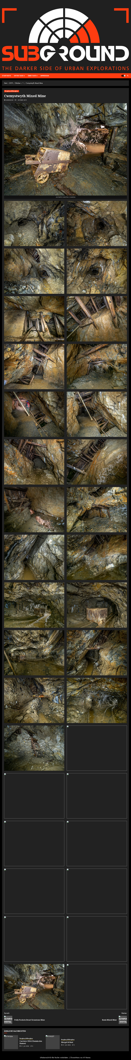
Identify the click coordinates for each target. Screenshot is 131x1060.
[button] (127, 76)
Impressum (45, 76)
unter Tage (18, 76)
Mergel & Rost (67, 1042)
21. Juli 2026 (25, 1046)
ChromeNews (75, 1057)
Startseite (6, 76)
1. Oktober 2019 (21, 100)
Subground (9, 100)
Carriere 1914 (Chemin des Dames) (31, 1042)
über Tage (32, 76)
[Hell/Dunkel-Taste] (123, 76)
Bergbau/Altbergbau (11, 91)
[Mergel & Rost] (53, 1042)
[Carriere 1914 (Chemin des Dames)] (11, 1042)
